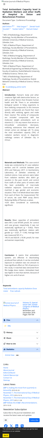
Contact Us (7, 378)
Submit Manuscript (10, 375)
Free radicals (15, 291)
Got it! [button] (6, 435)
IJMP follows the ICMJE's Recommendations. (20, 403)
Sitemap (6, 380)
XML (9, 326)
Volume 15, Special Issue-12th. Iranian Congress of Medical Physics (31, 305)
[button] (21, 431)
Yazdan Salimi (17, 29)
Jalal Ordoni (7, 26)
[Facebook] (5, 426)
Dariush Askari (32, 29)
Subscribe (34, 420)
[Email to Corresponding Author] (13, 26)
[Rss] (22, 426)
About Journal (8, 370)
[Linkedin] (16, 426)
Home (5, 368)
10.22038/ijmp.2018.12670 (15, 87)
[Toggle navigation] (21, 4)
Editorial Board (9, 373)
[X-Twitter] (11, 426)
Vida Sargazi (21, 26)
